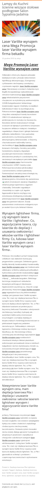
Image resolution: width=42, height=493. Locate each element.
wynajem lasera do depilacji (25, 476)
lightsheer (10, 476)
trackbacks (27, 484)
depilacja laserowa (30, 470)
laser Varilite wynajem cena (12, 473)
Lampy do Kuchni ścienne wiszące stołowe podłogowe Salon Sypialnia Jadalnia (20, 8)
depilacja (19, 470)
